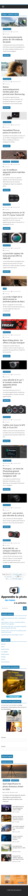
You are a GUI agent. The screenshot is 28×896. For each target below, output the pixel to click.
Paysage (3, 657)
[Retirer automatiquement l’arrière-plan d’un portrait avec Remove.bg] (14, 68)
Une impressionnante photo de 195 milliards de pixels (13, 39)
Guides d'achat (6, 161)
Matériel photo (15, 161)
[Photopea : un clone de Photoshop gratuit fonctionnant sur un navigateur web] (14, 451)
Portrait (3, 659)
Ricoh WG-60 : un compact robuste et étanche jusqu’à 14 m (12, 550)
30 (8, 576)
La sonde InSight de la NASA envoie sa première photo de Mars (14, 299)
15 (5, 576)
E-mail (3, 746)
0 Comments (7, 34)
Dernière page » (17, 579)
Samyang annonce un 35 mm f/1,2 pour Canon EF (14, 213)
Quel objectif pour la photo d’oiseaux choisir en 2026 (13, 786)
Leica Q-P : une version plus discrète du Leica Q (13, 514)
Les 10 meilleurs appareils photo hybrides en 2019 (14, 172)
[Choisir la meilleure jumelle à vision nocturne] (6, 838)
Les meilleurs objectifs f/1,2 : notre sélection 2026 (18, 828)
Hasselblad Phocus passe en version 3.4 (12, 131)
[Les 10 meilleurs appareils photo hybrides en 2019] (14, 154)
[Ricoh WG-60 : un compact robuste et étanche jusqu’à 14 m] (14, 534)
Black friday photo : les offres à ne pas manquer (14, 341)
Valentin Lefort (7, 31)
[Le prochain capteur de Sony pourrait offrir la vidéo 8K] (14, 238)
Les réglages (4, 651)
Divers (4, 288)
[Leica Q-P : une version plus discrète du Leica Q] (14, 498)
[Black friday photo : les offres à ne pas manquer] (14, 324)
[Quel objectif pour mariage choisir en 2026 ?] (6, 848)
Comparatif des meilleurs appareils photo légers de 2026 (18, 857)
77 (15, 576)
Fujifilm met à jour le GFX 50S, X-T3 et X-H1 (14, 426)
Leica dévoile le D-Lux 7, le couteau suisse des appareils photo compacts (13, 383)
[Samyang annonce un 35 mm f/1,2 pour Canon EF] (14, 198)
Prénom (3, 737)
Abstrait (3, 644)
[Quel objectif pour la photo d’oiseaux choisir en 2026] (14, 771)
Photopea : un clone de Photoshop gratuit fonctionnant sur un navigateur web (13, 472)
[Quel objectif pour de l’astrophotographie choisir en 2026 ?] (6, 809)
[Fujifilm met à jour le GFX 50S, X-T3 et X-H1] (14, 410)
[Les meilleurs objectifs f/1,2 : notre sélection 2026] (6, 829)
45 (10, 576)
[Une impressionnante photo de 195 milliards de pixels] (14, 21)
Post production (7, 29)
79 (20, 576)
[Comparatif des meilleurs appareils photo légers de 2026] (6, 858)
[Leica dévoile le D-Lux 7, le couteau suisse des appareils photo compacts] (14, 364)
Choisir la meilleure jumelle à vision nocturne (18, 837)
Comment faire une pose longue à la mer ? (12, 635)
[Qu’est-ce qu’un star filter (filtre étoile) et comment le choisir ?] (6, 819)
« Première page (17, 574)
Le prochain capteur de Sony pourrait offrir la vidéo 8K (13, 255)
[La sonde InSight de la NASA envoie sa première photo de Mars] (14, 281)
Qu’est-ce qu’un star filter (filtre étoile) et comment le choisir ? (18, 818)
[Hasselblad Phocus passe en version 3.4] (14, 116)
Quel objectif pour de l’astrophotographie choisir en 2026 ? (18, 808)
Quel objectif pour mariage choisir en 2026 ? (19, 847)
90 (6, 579)
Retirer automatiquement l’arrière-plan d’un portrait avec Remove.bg (13, 90)
